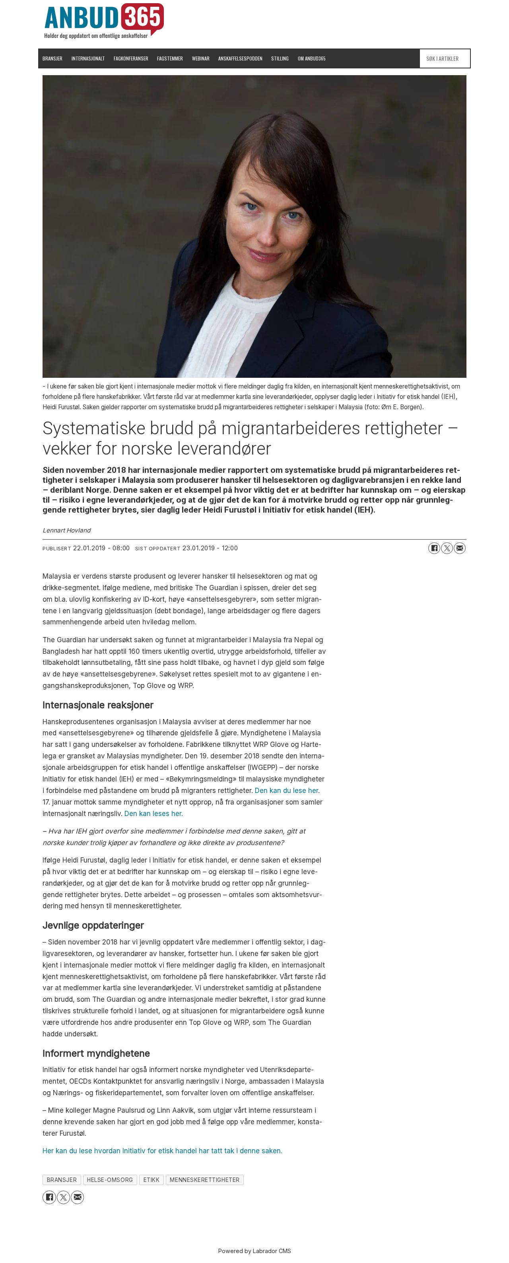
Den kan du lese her (286, 791)
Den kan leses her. (153, 814)
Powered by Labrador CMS (254, 1250)
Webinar (201, 58)
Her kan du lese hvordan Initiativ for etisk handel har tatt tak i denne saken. (162, 1151)
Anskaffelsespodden (240, 58)
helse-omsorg (110, 1180)
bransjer (62, 1180)
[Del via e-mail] (460, 548)
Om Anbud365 (312, 58)
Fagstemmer (170, 58)
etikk (152, 1180)
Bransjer (52, 58)
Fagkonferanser (131, 58)
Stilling (280, 58)
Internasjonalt (88, 58)
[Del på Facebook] (434, 548)
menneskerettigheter (204, 1180)
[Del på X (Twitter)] (447, 548)
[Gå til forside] (104, 21)
